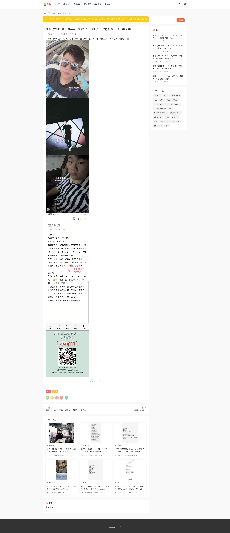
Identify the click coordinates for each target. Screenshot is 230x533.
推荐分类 (97, 4)
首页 (58, 4)
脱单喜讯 (87, 4)
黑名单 (107, 4)
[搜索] (179, 4)
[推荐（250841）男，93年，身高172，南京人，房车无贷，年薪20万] (130, 470)
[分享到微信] (47, 398)
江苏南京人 (157, 95)
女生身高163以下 (172, 100)
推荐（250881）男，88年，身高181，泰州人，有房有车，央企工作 (95, 487)
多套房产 (175, 117)
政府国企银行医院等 (160, 113)
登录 (51, 507)
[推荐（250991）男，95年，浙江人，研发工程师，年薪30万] (96, 433)
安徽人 (167, 117)
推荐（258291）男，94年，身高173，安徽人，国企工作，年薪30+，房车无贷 (129, 450)
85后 (155, 100)
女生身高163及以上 (160, 108)
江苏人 (55, 391)
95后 (170, 108)
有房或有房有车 (175, 95)
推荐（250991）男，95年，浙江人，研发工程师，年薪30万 (94, 450)
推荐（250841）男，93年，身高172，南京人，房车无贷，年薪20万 (129, 487)
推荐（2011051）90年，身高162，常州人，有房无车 (66, 410)
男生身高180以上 (175, 113)
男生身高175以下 (159, 104)
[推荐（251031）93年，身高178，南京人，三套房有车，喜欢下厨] (62, 433)
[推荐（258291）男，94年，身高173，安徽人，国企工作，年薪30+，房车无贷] (130, 433)
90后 (48, 391)
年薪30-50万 (175, 121)
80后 (155, 121)
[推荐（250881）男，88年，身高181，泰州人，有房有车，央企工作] (96, 470)
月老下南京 (47, 4)
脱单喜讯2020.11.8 (139, 410)
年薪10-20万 (158, 117)
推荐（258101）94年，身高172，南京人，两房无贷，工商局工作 (61, 487)
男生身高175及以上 (174, 104)
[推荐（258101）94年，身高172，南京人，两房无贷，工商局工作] (62, 470)
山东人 (167, 126)
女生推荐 (77, 4)
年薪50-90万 (158, 126)
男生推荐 (67, 4)
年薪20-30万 (164, 121)
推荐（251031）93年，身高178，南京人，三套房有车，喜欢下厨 (61, 450)
